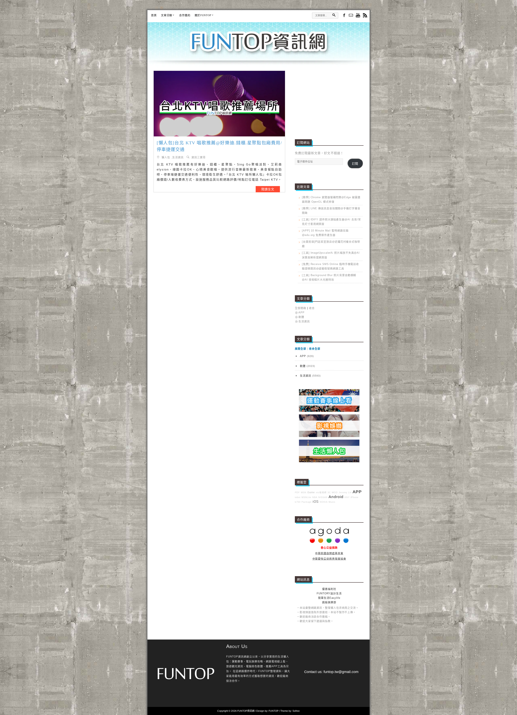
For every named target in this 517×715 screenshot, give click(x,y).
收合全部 (314, 348)
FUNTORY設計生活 (329, 593)
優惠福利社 (329, 588)
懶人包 (166, 157)
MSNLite (306, 497)
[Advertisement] (329, 99)
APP (301, 312)
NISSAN (323, 497)
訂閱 (355, 163)
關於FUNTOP (203, 15)
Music (332, 502)
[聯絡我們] (350, 15)
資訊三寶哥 (198, 157)
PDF (297, 492)
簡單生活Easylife (329, 597)
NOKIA (324, 502)
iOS (316, 501)
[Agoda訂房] (329, 542)
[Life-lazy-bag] (329, 461)
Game (311, 492)
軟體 (301, 316)
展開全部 (300, 348)
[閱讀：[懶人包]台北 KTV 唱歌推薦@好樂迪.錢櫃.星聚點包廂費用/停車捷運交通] (219, 103)
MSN (303, 492)
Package (307, 502)
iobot (298, 497)
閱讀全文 (267, 189)
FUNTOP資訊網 (258, 46)
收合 (312, 308)
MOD (335, 492)
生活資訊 (178, 157)
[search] (334, 15)
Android (336, 497)
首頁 (154, 15)
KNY (347, 497)
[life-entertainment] (329, 436)
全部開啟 (300, 308)
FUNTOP (273, 711)
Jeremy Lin (345, 492)
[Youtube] (357, 15)
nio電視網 (321, 492)
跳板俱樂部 (329, 602)
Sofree (296, 711)
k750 (298, 502)
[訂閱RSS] (365, 15)
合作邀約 (184, 15)
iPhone (354, 497)
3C (329, 492)
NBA (314, 497)
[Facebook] (343, 15)
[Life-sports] (329, 410)
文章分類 (166, 15)
